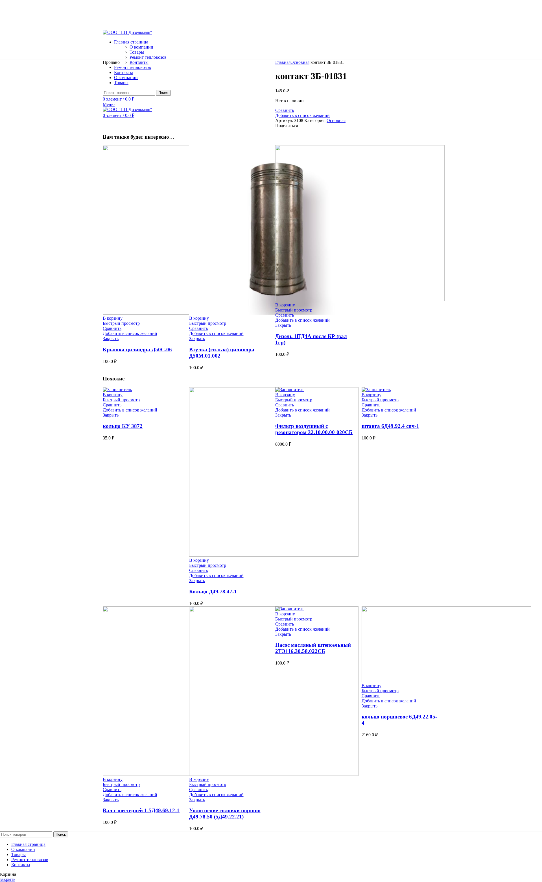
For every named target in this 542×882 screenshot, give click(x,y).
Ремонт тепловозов (148, 57)
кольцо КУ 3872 (123, 426)
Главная (282, 62)
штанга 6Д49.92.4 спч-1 (390, 426)
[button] (113, 318)
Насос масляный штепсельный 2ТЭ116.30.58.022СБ (313, 648)
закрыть (7, 879)
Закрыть (111, 338)
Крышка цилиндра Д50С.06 (137, 349)
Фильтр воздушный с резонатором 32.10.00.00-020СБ (314, 429)
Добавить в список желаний (302, 115)
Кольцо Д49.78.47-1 (213, 591)
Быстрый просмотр (121, 323)
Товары (137, 52)
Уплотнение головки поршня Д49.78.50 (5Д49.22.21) (225, 813)
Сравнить (284, 110)
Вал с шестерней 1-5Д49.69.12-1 (141, 810)
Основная (299, 62)
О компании (141, 47)
